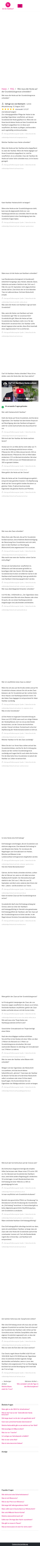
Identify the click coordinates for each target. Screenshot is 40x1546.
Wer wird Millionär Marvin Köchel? (13, 1512)
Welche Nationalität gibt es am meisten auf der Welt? (20, 1425)
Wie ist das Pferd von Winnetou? (13, 1502)
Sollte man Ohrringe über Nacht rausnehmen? (17, 1520)
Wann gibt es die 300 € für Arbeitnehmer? (16, 1409)
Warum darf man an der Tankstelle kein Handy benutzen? (17, 1414)
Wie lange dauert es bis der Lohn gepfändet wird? (18, 1418)
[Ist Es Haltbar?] (8, 6)
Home (4, 89)
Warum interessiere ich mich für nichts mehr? (17, 1527)
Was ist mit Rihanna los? (10, 1498)
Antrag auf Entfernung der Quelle (14, 134)
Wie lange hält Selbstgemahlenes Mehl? (15, 1505)
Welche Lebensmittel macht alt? (12, 1516)
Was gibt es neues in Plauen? (11, 1523)
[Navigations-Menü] (20, 6)
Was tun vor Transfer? (9, 1432)
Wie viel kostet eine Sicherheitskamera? (15, 1494)
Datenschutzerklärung (20, 1544)
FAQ (12, 89)
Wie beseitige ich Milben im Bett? (13, 1429)
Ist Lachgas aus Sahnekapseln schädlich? (15, 1436)
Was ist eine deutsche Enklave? (12, 1443)
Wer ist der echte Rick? (9, 1440)
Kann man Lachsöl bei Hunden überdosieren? (17, 1422)
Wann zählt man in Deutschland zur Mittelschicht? (18, 1509)
